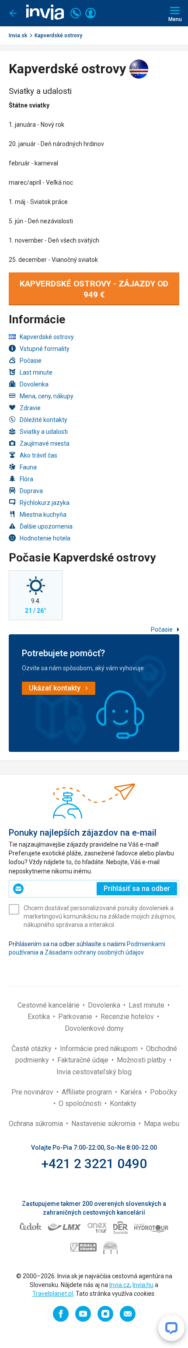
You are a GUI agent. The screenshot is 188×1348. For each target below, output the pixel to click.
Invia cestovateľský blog (94, 1072)
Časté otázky (32, 1048)
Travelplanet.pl (52, 1293)
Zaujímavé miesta (45, 443)
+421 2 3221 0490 (94, 1163)
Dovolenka (34, 384)
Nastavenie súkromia (104, 1123)
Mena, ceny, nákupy (46, 396)
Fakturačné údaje (83, 1060)
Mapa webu (161, 1123)
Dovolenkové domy (94, 1028)
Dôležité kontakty (43, 419)
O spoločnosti (81, 1103)
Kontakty (123, 1103)
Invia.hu (142, 1284)
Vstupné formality (45, 348)
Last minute (36, 372)
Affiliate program (88, 1092)
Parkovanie (76, 1016)
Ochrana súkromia (37, 1123)
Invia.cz (119, 1284)
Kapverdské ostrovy (58, 35)
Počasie (31, 360)
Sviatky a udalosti (44, 431)
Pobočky (163, 1092)
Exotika (40, 1016)
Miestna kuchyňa (43, 514)
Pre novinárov (33, 1092)
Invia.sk (18, 35)
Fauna (28, 467)
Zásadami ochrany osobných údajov (94, 952)
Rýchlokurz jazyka (45, 502)
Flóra (26, 479)
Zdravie (30, 407)
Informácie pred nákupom (99, 1048)
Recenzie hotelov (128, 1016)
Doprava (31, 490)
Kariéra (131, 1092)
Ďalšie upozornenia (46, 526)
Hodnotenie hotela (45, 538)
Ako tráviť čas (38, 455)
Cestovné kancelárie (49, 1005)
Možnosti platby (142, 1060)
